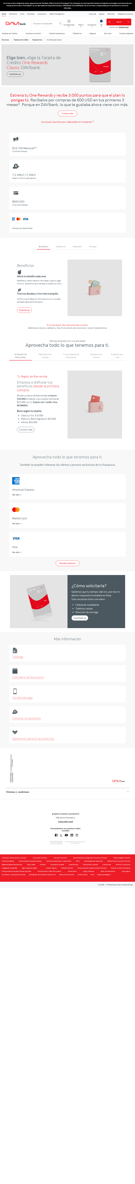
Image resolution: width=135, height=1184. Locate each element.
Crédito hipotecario (57, 33)
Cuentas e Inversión (33, 33)
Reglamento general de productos (33, 738)
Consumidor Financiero (40, 858)
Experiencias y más (117, 355)
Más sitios (111, 14)
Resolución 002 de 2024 (66, 874)
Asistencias (60, 246)
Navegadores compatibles (9, 868)
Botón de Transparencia (108, 871)
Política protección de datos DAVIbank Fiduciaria (92, 868)
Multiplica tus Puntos (96, 355)
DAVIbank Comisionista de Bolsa (120, 868)
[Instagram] (77, 835)
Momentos (13, 14)
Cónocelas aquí (65, 821)
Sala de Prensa (72, 871)
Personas (5, 40)
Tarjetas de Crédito (9, 33)
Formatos (43, 864)
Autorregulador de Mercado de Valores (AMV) (42, 874)
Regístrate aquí (124, 27)
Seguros (93, 33)
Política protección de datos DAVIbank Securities (16, 871)
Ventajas (92, 246)
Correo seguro (126, 871)
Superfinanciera (73, 864)
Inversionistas (107, 864)
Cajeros (101, 14)
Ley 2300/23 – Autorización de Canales (13, 874)
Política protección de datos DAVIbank (30, 861)
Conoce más (67, 113)
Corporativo (42, 14)
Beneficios (43, 246)
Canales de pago (22, 697)
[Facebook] (56, 835)
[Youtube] (66, 835)
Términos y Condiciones (123, 864)
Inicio (4, 14)
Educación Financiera (60, 858)
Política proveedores (8, 861)
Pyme (22, 14)
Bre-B (92, 874)
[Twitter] (61, 835)
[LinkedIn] (71, 835)
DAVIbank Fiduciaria (67, 868)
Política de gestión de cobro (121, 858)
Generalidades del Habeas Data (93, 861)
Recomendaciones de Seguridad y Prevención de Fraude (90, 858)
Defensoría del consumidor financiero (118, 861)
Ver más (15, 494)
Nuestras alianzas (67, 563)
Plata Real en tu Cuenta (45, 355)
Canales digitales (126, 33)
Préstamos (77, 33)
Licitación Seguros (51, 868)
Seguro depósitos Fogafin (29, 868)
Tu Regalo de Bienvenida (20, 355)
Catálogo (17, 656)
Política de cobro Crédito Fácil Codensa (49, 871)
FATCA (78, 861)
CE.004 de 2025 (82, 874)
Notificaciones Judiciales (90, 864)
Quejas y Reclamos (88, 871)
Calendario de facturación (28, 677)
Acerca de (92, 14)
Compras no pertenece (26, 718)
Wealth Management (56, 14)
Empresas (31, 14)
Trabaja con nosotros (125, 14)
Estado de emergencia (103, 874)
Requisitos (77, 246)
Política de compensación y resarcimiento (58, 861)
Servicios (107, 33)
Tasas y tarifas (31, 864)
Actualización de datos (57, 864)
